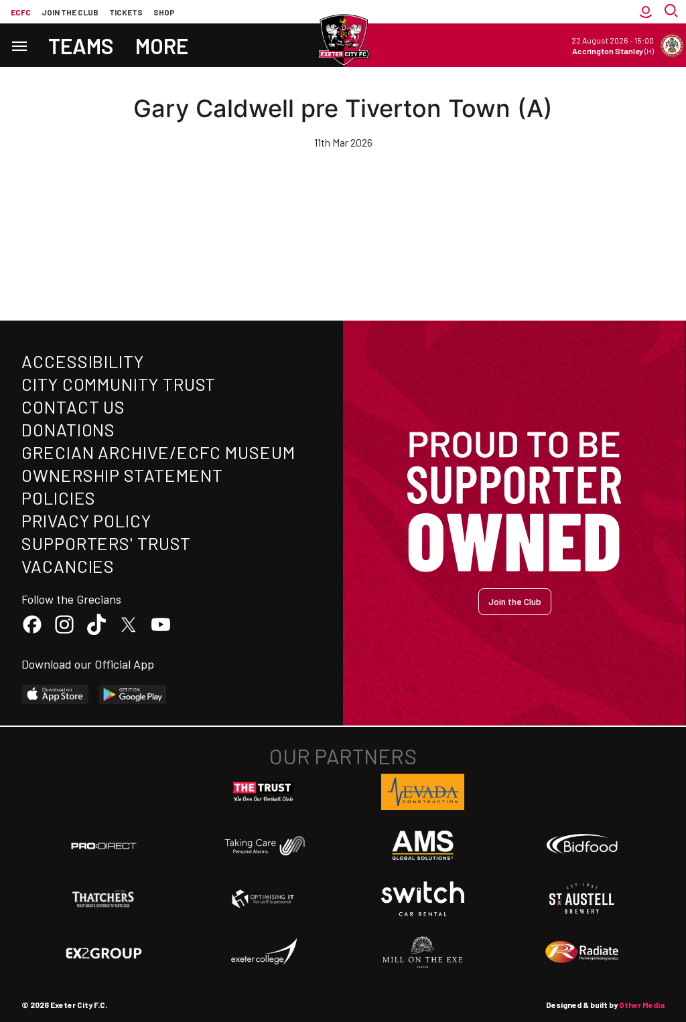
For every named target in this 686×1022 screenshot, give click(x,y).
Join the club (70, 12)
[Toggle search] (672, 11)
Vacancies (68, 566)
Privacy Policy (86, 520)
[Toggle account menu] (645, 11)
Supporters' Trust (106, 543)
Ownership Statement (121, 474)
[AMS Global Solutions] (422, 845)
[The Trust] (263, 791)
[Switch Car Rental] (422, 898)
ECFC (21, 12)
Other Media (642, 1004)
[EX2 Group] (103, 952)
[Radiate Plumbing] (582, 952)
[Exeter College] (263, 952)
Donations (68, 429)
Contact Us (73, 406)
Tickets (126, 12)
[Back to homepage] (343, 40)
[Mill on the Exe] (422, 952)
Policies (58, 497)
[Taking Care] (263, 845)
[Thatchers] (103, 898)
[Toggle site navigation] (19, 45)
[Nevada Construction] (422, 792)
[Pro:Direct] (103, 845)
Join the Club (514, 601)
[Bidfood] (582, 845)
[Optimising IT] (263, 898)
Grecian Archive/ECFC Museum (158, 452)
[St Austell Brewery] (582, 898)
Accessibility (82, 361)
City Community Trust (118, 383)
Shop (164, 12)
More (161, 45)
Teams (81, 45)
